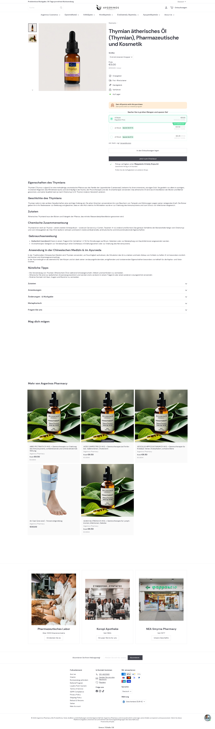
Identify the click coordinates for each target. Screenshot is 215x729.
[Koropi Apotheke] (107, 599)
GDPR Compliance (77, 692)
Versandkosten (125, 143)
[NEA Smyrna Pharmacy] (161, 599)
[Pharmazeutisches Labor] (53, 599)
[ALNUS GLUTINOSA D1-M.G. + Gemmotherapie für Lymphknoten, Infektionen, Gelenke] (107, 499)
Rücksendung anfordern (79, 680)
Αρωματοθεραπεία (150, 15)
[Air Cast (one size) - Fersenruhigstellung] (53, 497)
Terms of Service (76, 689)
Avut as (73, 674)
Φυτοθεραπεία (105, 15)
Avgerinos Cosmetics (49, 15)
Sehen (72, 703)
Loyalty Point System (78, 686)
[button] (147, 119)
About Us (168, 15)
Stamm (73, 677)
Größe (112, 53)
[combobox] (46, 7)
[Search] (61, 7)
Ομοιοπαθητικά (71, 15)
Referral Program (76, 683)
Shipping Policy (76, 697)
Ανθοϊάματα (88, 15)
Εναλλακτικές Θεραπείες (127, 15)
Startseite (112, 23)
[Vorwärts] (32, 89)
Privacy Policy (75, 695)
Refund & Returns (77, 700)
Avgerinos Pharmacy (54, 383)
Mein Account (75, 706)
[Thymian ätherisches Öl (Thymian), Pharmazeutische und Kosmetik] (40, 351)
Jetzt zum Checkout (148, 159)
